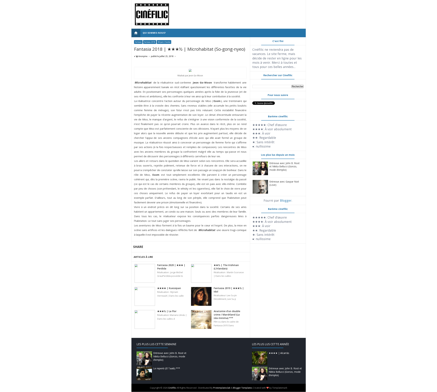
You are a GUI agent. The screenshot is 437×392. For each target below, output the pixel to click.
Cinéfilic (172, 387)
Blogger (286, 200)
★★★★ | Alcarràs (279, 353)
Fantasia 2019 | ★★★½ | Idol (229, 289)
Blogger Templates (242, 387)
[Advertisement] (240, 11)
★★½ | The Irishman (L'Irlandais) (226, 266)
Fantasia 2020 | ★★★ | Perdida (171, 266)
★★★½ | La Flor (167, 311)
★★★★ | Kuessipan (169, 288)
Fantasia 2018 (149, 42)
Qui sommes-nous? (154, 32)
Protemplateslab (221, 387)
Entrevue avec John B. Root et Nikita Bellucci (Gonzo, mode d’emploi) (284, 166)
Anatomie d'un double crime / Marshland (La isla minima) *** (227, 314)
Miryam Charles (164, 42)
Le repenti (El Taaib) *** (166, 368)
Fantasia (138, 42)
